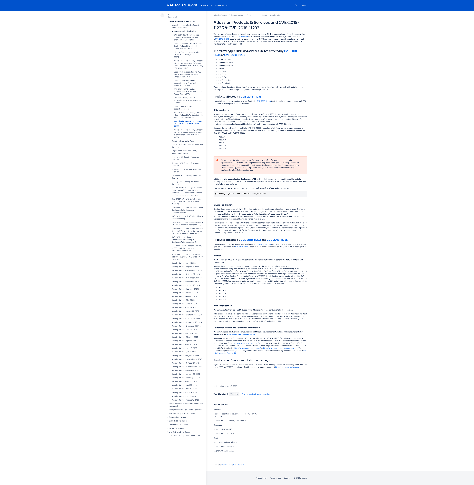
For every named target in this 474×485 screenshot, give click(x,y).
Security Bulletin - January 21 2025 (186, 330)
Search (296, 5)
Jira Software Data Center (179, 432)
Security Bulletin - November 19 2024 (187, 322)
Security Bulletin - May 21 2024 (184, 300)
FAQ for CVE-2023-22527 (224, 446)
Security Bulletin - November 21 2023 (186, 278)
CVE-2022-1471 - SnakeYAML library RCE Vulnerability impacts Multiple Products (186, 201)
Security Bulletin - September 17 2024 (187, 315)
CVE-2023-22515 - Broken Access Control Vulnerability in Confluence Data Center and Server (188, 45)
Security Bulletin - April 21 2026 (184, 385)
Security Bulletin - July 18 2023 (184, 263)
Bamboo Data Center (177, 417)
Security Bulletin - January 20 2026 (186, 374)
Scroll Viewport (238, 465)
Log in (303, 5)
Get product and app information (227, 442)
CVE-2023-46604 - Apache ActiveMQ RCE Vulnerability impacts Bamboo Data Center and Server (187, 248)
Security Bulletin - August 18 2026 (185, 400)
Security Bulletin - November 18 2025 (187, 367)
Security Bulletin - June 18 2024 (184, 304)
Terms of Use (275, 478)
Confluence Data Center (178, 424)
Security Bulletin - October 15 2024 (186, 318)
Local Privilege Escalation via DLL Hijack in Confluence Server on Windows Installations (187, 74)
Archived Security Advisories (184, 31)
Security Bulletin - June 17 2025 (184, 348)
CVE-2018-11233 (222, 39)
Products (217, 409)
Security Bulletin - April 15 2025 (184, 341)
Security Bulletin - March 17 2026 (185, 381)
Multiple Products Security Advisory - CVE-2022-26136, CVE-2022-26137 (188, 54)
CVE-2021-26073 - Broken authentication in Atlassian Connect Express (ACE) (188, 100)
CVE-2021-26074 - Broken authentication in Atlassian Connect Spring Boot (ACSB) (188, 91)
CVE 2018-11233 (251, 240)
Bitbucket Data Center (178, 421)
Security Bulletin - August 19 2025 (185, 355)
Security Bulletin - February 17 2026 (186, 378)
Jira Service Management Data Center (184, 436)
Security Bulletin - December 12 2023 (186, 281)
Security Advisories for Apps (183, 141)
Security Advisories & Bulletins (182, 21)
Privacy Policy (261, 478)
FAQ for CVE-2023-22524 (224, 433)
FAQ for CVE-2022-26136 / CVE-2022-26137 (231, 421)
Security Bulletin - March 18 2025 (185, 337)
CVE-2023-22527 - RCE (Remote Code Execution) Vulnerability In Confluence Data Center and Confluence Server (187, 230)
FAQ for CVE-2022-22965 (224, 451)
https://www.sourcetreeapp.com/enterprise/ (280, 348)
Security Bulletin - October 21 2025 (186, 363)
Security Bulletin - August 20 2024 (185, 311)
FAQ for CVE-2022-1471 (223, 429)
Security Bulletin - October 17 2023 (186, 274)
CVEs (216, 438)
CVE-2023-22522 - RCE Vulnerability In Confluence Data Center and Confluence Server (187, 209)
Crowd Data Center (177, 428)
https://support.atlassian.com (287, 367)
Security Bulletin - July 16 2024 (184, 307)
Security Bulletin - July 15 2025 (184, 352)
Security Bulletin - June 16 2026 (184, 392)
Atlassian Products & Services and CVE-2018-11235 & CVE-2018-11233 (188, 123)
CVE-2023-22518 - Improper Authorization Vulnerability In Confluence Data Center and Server (186, 239)
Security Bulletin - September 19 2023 (187, 270)
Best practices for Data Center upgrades (185, 410)
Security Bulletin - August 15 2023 (185, 267)
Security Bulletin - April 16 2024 (184, 296)
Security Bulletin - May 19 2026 (184, 389)
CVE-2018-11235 (241, 36)
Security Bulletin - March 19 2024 (185, 293)
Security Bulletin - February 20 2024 (186, 289)
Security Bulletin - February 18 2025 (186, 333)
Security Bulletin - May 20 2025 (184, 344)
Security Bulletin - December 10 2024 (186, 326)
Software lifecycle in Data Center (182, 413)
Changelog (218, 425)
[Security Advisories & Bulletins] (257, 15)
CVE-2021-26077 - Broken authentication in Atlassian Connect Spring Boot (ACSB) (188, 82)
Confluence (226, 465)
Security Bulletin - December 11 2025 (186, 370)
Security (171, 14)
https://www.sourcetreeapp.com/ (241, 334)
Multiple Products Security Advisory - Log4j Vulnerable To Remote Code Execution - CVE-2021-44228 (188, 115)
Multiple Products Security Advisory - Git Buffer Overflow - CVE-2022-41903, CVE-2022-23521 (187, 256)
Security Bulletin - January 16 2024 (186, 285)
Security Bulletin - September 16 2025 (187, 359)
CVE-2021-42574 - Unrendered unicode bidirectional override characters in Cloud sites (186, 37)
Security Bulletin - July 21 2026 (184, 396)
